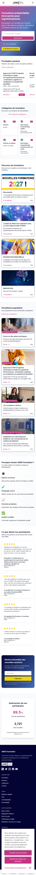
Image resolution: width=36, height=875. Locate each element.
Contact (4, 786)
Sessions (4, 780)
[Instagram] (9, 769)
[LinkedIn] (3, 769)
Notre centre (6, 811)
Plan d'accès (6, 816)
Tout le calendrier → (8, 67)
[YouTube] (16, 769)
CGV (3, 797)
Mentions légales (7, 794)
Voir (31, 200)
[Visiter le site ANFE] (7, 764)
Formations (5, 777)
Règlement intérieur (8, 813)
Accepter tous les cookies (18, 853)
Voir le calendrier (10, 44)
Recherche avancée (11, 49)
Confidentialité (6, 800)
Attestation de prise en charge (11, 822)
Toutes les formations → (10, 314)
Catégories (5, 783)
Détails (22, 94)
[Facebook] (13, 769)
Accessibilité (5, 802)
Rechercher (18, 38)
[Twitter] (6, 769)
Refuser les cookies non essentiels (18, 860)
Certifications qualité (8, 819)
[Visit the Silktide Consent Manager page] (30, 867)
